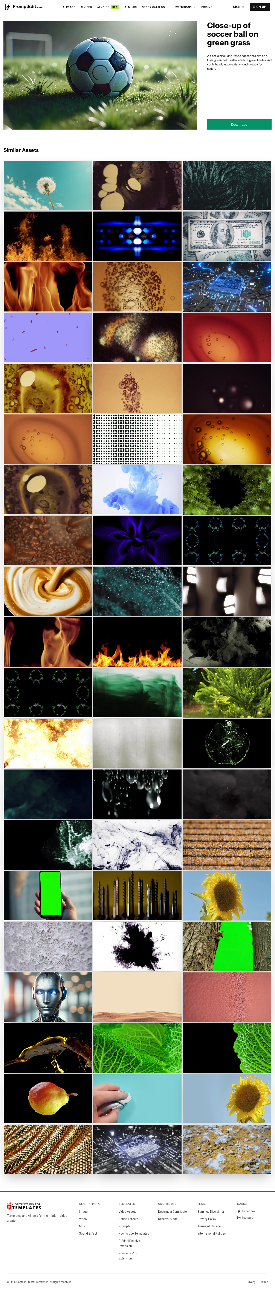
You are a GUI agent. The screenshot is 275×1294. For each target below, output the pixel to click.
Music (83, 1226)
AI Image (69, 7)
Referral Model (168, 1219)
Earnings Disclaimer (211, 1211)
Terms (264, 1281)
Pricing (206, 7)
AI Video (86, 7)
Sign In (239, 7)
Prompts (124, 1226)
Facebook (248, 1211)
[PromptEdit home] (24, 7)
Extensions (183, 7)
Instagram (249, 1217)
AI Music (130, 7)
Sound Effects (128, 1219)
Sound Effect (88, 1233)
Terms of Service (209, 1226)
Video (83, 1219)
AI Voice (107, 7)
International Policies (212, 1233)
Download (239, 124)
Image (83, 1211)
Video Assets (127, 1211)
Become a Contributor (173, 1211)
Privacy (251, 1281)
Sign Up (259, 7)
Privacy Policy (207, 1219)
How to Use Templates (134, 1233)
